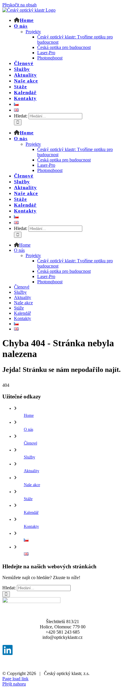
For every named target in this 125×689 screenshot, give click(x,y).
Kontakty (31, 526)
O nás (28, 429)
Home (29, 415)
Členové (30, 443)
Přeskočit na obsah (19, 4)
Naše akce (32, 485)
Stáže (28, 499)
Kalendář (31, 512)
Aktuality (31, 471)
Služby (29, 457)
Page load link (15, 678)
